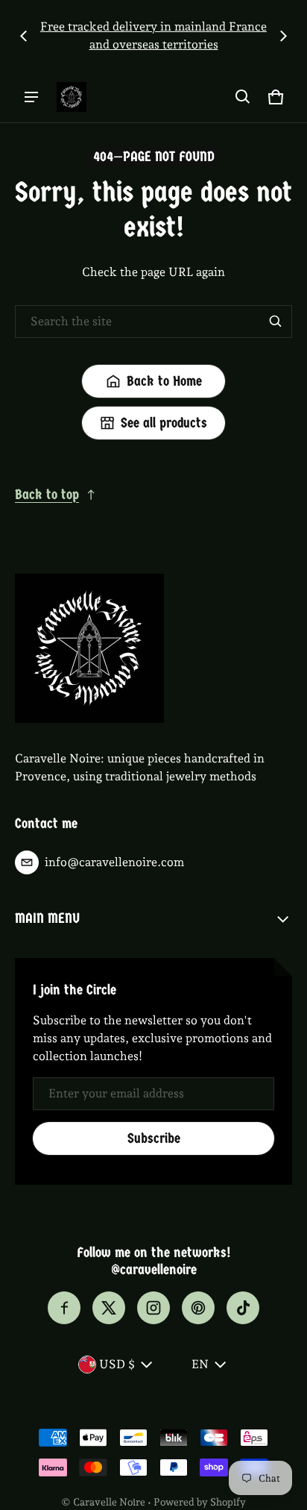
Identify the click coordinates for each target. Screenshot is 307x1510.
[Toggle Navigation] (31, 97)
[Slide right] (283, 36)
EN (200, 1364)
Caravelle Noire (109, 1502)
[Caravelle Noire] (71, 97)
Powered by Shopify (200, 1502)
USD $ (117, 1364)
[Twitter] (108, 1307)
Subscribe (153, 1138)
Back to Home (164, 381)
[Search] (275, 321)
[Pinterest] (198, 1307)
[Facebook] (64, 1307)
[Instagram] (153, 1307)
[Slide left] (24, 36)
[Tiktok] (243, 1307)
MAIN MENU (47, 918)
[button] (243, 97)
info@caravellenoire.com (114, 862)
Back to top (47, 494)
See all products (164, 423)
